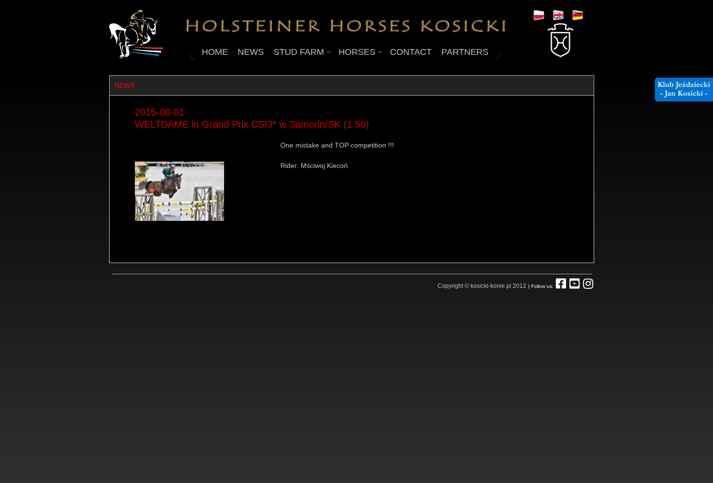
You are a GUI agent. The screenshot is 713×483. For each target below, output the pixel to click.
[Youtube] (574, 286)
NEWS (251, 52)
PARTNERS (464, 52)
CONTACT (411, 52)
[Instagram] (588, 286)
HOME (215, 52)
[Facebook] (561, 286)
